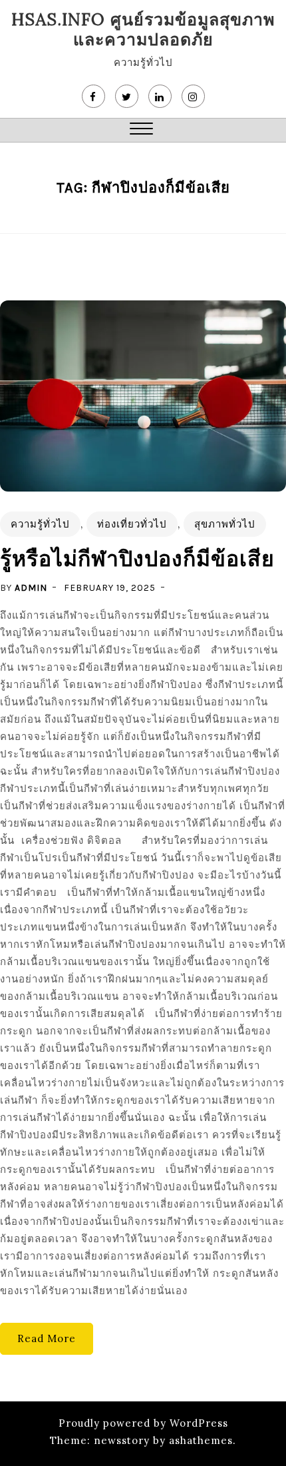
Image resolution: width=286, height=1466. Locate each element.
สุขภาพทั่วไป (224, 524)
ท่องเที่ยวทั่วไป (132, 524)
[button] (141, 130)
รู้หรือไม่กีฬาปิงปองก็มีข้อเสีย (137, 559)
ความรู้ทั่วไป (40, 524)
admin (31, 587)
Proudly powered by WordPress (143, 1423)
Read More (46, 1338)
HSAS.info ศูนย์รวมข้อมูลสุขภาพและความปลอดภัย (143, 29)
